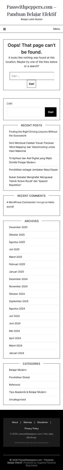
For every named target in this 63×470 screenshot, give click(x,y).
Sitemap (27, 422)
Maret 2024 (15, 345)
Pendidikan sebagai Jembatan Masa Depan (33, 169)
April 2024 (15, 338)
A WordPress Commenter (21, 202)
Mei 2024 (14, 330)
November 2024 (18, 286)
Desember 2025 (18, 227)
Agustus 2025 (17, 242)
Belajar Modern (17, 369)
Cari (9, 103)
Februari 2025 (17, 264)
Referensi (14, 384)
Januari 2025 (16, 271)
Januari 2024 (16, 353)
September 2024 (18, 301)
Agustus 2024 (17, 308)
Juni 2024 (15, 323)
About (15, 422)
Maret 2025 (15, 256)
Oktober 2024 (17, 293)
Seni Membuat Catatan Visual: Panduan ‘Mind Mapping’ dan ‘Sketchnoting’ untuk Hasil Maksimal (32, 146)
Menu (56, 28)
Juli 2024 (14, 316)
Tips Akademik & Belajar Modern (27, 392)
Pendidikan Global (19, 377)
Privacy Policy (32, 428)
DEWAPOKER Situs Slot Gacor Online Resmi (31, 443)
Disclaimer (42, 422)
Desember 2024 (18, 279)
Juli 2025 (14, 249)
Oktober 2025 (17, 234)
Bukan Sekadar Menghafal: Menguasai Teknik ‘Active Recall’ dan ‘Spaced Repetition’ (30, 181)
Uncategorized (17, 399)
